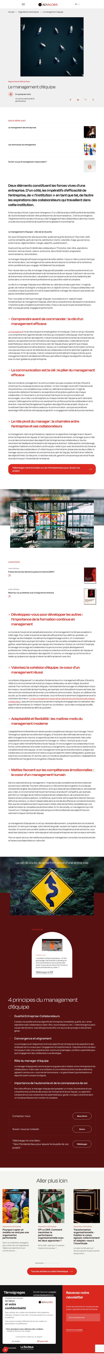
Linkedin (52, 1291)
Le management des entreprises (22, 127)
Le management (15, 331)
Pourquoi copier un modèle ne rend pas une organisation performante (16, 1233)
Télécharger (82, 1144)
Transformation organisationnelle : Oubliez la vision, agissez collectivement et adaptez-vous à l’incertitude (87, 1236)
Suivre (82, 1129)
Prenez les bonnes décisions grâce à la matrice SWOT (31, 572)
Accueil (11, 12)
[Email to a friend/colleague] (85, 99)
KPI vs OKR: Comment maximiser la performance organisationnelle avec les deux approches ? (51, 1235)
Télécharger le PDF (44, 972)
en (79, 4)
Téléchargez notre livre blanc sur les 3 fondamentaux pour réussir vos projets (46, 469)
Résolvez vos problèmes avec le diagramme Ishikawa (31, 592)
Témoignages (14, 1292)
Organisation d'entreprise (28, 12)
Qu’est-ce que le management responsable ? (27, 162)
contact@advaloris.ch (43, 1295)
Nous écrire (82, 1116)
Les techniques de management (22, 144)
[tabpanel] (15, 1220)
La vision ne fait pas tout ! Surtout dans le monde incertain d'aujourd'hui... (87, 1251)
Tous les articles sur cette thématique (49, 1271)
